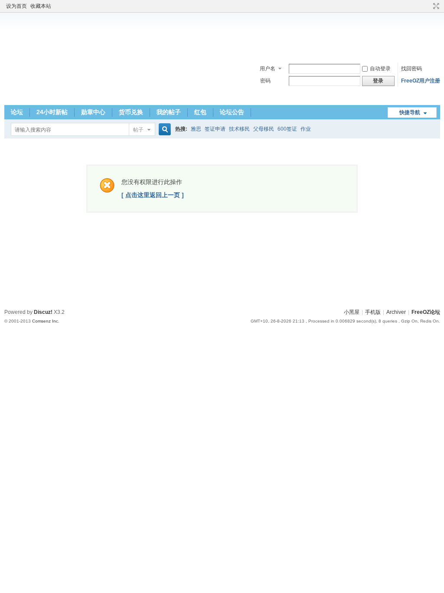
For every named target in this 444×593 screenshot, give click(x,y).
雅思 (196, 129)
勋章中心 (93, 112)
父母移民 (263, 129)
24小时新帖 (52, 112)
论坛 (17, 112)
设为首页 (16, 6)
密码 (265, 81)
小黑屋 (351, 312)
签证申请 (215, 129)
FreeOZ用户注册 (420, 81)
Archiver (396, 312)
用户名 (267, 69)
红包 (200, 112)
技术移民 (239, 129)
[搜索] (163, 130)
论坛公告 (232, 112)
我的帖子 (169, 112)
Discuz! (43, 312)
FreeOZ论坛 (425, 312)
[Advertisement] (222, 34)
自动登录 (380, 69)
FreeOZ (34, 80)
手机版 (373, 312)
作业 (305, 129)
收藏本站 (40, 6)
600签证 (287, 129)
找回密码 (411, 69)
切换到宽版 (435, 6)
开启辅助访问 (428, 6)
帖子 (138, 130)
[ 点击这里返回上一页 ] (152, 194)
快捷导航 (409, 112)
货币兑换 (131, 112)
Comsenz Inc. (45, 321)
